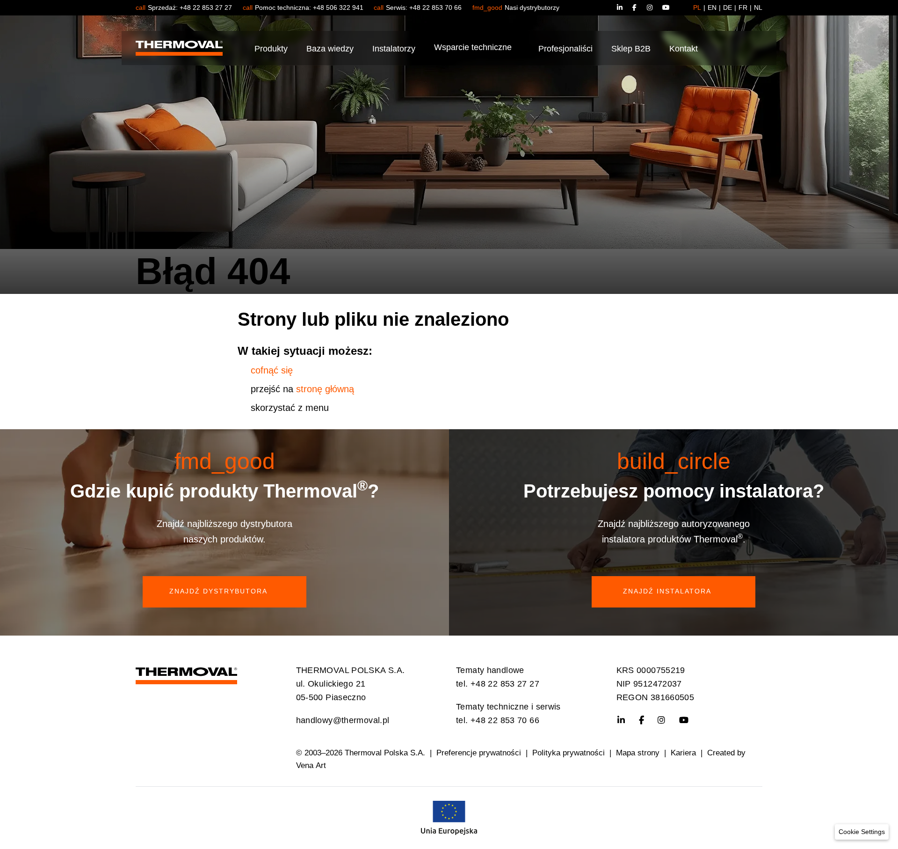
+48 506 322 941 (338, 7)
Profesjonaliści (565, 48)
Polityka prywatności (568, 752)
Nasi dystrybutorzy (532, 7)
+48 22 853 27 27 (206, 7)
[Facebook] (639, 7)
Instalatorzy (393, 48)
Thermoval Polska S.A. (385, 752)
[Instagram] (655, 7)
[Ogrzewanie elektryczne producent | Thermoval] (186, 673)
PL (697, 7)
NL (758, 7)
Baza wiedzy (330, 48)
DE (727, 7)
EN (712, 7)
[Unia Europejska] (449, 817)
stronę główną (325, 389)
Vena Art (311, 765)
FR (743, 7)
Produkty (271, 48)
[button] (862, 832)
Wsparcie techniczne (473, 47)
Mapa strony (637, 752)
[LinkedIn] (624, 7)
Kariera (683, 752)
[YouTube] (666, 7)
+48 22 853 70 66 (435, 7)
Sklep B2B (631, 48)
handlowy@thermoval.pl (343, 720)
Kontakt (683, 48)
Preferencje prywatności (478, 752)
